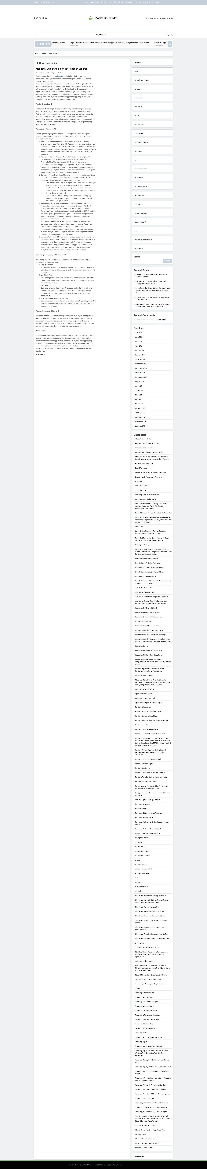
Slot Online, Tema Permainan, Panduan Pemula (152, 938)
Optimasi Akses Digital (143, 694)
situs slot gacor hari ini (143, 240)
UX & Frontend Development (145, 1139)
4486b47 (41, 73)
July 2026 (138, 333)
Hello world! (161, 320)
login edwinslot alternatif (144, 676)
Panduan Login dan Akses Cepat (146, 729)
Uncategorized (140, 1134)
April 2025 (138, 399)
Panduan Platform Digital (144, 764)
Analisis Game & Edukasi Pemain (147, 443)
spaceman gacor (141, 213)
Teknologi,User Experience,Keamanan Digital (151, 1112)
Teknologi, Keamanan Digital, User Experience (151, 1103)
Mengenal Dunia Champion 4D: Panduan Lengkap (62, 68)
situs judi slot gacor (142, 851)
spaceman (139, 231)
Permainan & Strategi (142, 804)
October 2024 (140, 426)
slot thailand (139, 943)
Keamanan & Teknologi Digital (146, 608)
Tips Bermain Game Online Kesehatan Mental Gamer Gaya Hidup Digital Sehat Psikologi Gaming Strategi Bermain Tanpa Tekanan (153, 1118)
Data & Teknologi (141, 468)
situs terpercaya (141, 187)
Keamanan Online (141, 646)
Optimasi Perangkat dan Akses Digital (148, 703)
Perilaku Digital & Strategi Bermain (147, 800)
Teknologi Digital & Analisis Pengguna (148, 1046)
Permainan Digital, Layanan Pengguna (148, 813)
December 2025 (140, 364)
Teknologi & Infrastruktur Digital (146, 1002)
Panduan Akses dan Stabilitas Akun (148, 712)
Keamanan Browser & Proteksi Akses (148, 617)
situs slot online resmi (143, 873)
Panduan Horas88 (141, 725)
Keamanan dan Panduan (143, 621)
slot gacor (139, 98)
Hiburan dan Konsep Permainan (146, 559)
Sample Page (101, 35)
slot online (139, 891)
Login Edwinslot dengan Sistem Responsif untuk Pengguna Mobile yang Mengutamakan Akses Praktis (71, 43)
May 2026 (138, 341)
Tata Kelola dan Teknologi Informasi (148, 979)
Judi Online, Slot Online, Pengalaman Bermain (151, 597)
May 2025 (138, 395)
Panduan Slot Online (142, 768)
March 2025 (139, 404)
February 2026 (140, 355)
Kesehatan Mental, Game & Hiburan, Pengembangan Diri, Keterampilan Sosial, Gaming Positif (153, 661)
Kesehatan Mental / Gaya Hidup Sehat (148, 655)
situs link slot (140, 125)
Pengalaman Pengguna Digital (146, 781)
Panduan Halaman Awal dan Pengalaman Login (152, 720)
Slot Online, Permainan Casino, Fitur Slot (149, 911)
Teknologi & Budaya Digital (144, 997)
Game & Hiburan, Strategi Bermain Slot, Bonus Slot (153, 513)
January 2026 (140, 359)
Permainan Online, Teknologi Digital (148, 829)
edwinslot (138, 481)
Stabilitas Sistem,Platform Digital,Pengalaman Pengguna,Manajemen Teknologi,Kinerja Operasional (151, 954)
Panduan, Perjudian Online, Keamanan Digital (151, 777)
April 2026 (138, 346)
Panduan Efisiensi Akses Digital (146, 716)
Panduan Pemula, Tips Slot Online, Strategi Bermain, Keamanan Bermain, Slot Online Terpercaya (150, 752)
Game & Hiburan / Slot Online (145, 499)
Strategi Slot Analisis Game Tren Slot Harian (151, 975)
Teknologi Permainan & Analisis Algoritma (150, 1089)
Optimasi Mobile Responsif (145, 698)
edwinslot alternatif (142, 486)
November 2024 (141, 422)
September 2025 (141, 377)
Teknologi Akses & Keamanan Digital (148, 1037)
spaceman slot (140, 222)
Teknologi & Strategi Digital (145, 1028)
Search (137, 257)
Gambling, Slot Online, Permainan (147, 495)
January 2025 (140, 413)
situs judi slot (140, 847)
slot (136, 160)
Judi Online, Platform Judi (144, 592)
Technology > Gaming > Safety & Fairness (150, 984)
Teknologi (138, 988)
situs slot (138, 89)
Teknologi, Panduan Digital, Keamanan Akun (151, 1107)
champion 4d (61, 76)
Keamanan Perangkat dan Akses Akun (148, 650)
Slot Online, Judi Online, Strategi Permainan (150, 896)
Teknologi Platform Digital (144, 1098)
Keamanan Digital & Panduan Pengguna (149, 630)
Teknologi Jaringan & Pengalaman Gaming (150, 1085)
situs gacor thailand (142, 838)
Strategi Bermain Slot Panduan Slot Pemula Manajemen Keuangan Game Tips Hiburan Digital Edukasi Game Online (152, 968)
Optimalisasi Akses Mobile (145, 689)
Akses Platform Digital (143, 439)
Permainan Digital (141, 809)
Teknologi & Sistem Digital (144, 1024)
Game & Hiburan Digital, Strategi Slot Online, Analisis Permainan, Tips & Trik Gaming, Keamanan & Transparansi (151, 506)
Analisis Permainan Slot (143, 448)
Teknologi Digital (141, 1042)
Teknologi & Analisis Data (144, 993)
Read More (39, 354)
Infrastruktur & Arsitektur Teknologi (148, 563)
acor (141, 133)
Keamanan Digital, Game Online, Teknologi (150, 635)
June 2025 (139, 390)
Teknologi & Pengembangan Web (147, 1019)
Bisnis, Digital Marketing (144, 464)
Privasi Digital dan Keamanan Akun (147, 833)
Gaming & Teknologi (142, 545)
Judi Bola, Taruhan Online (144, 588)
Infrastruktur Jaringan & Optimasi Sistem (149, 572)
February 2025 (140, 408)
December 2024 (140, 417)
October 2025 (140, 373)
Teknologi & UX (140, 1033)
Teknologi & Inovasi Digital (144, 1006)
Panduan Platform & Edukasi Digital (148, 759)
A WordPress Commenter (144, 320)
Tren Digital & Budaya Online (145, 1125)
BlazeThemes (118, 1165)
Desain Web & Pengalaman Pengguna (148, 477)
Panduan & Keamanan (143, 707)
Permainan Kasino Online (144, 817)
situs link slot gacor (142, 80)
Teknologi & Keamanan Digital (146, 1011)
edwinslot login (140, 490)
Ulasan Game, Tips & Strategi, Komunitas (150, 1130)
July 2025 (138, 386)
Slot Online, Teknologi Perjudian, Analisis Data (151, 934)
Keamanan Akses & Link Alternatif (147, 612)
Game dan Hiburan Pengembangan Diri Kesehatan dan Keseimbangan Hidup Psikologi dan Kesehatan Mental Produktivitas (153, 519)
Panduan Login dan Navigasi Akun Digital (150, 734)
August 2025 (139, 382)
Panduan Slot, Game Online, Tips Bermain (150, 773)
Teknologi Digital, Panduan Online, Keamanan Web (153, 1067)
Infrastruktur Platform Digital (145, 576)
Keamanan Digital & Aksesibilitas (147, 626)
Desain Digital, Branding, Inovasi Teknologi (150, 472)
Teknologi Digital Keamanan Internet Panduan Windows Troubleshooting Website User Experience (151, 1053)
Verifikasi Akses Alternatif (144, 1148)
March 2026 (139, 350)
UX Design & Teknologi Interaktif (146, 1143)
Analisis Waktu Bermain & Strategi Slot (149, 452)
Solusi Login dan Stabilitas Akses (147, 947)
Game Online (139, 527)
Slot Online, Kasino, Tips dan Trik (147, 907)
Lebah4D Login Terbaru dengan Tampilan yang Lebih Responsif (136, 2)
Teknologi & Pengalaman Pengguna (147, 1015)
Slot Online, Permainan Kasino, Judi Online (150, 916)
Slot (137, 133)
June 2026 (139, 337)
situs (137, 116)
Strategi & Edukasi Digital (144, 961)
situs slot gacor (141, 169)
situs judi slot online (142, 856)
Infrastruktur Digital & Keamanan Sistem (149, 568)
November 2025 (141, 368)
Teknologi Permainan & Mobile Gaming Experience (153, 1094)
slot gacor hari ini (141, 142)
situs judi (138, 842)
